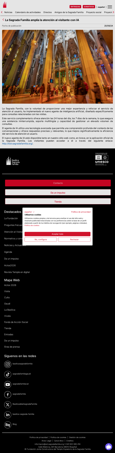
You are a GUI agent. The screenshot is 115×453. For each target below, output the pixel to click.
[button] (30, 212)
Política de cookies (32, 225)
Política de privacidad (80, 212)
